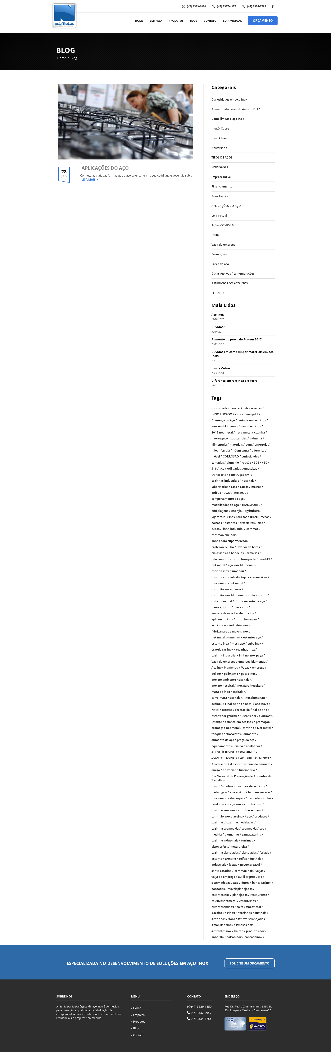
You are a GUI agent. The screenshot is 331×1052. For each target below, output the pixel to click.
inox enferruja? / (246, 414)
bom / (250, 444)
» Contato (137, 1035)
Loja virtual (219, 215)
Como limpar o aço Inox (227, 119)
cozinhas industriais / (226, 480)
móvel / (216, 456)
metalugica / (220, 792)
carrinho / (249, 728)
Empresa (156, 20)
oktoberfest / (220, 846)
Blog (193, 20)
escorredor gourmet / (226, 716)
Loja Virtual (232, 20)
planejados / (240, 895)
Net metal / (265, 728)
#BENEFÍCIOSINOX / (225, 752)
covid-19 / (265, 559)
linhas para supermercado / (230, 541)
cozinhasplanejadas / (226, 852)
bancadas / (219, 889)
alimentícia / (220, 444)
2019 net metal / (223, 432)
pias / (261, 523)
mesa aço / (239, 643)
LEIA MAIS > (90, 179)
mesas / (266, 517)
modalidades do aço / (226, 505)
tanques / (218, 734)
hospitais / (249, 480)
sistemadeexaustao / (225, 882)
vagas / (260, 871)
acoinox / (239, 816)
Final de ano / (234, 704)
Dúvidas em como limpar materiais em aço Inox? (242, 354)
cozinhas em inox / (224, 810)
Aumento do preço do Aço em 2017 (235, 109)
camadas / (218, 462)
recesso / (228, 710)
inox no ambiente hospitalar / (232, 679)
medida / (217, 834)
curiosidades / (251, 456)
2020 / (228, 493)
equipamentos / (222, 746)
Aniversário (219, 148)
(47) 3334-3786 (256, 6)
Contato (210, 20)
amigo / (216, 770)
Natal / (216, 710)
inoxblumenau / (256, 697)
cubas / (216, 529)
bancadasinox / (262, 882)
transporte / (219, 474)
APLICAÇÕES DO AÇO (105, 167)
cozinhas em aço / (250, 810)
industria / (257, 438)
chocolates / (234, 734)
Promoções (219, 254)
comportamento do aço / (228, 498)
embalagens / (220, 511)
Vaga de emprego (223, 244)
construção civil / (240, 474)
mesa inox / (242, 607)
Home (139, 20)
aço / (223, 468)
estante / (217, 858)
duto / (239, 601)
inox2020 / (241, 493)
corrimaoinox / (244, 871)
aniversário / (238, 792)
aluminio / (234, 462)
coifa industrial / (222, 601)
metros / (257, 487)
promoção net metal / (226, 728)
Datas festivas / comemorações (232, 273)
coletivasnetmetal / (224, 901)
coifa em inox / (258, 595)
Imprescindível (221, 177)
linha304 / (218, 937)
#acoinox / (218, 913)
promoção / (264, 722)
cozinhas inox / (246, 649)
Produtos (176, 20)
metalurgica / (239, 846)
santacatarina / (252, 834)
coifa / (241, 907)
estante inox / (221, 643)
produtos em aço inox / (227, 804)
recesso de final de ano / (252, 710)
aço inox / (256, 426)
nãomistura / (242, 450)
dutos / (246, 882)
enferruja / (262, 444)
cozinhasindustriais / (225, 840)
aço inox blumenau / (242, 565)
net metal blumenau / (226, 637)
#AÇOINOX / (248, 752)
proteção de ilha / (223, 547)
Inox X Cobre (220, 128)
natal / (249, 704)
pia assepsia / (220, 553)
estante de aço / (255, 601)
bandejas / (238, 553)
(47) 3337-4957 (226, 6)
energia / (237, 511)
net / (239, 432)
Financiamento (221, 186)
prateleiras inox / (223, 649)
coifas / (268, 798)
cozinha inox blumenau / (228, 571)
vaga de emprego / (224, 877)
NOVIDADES (219, 167)
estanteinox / (248, 901)
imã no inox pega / (252, 655)
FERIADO (217, 293)
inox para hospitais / (251, 685)
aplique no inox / (223, 619)
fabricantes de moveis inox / (230, 631)
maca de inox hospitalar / (229, 692)
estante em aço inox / (240, 722)
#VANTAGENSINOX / (225, 758)
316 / (215, 468)
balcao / (239, 931)
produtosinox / (256, 931)
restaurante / (259, 895)
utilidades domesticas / (243, 468)
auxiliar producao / (251, 877)
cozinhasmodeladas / (241, 822)
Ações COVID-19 (222, 225)
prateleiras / (248, 523)
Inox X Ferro (219, 138)
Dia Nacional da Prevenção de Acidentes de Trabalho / (241, 778)
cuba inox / (255, 643)
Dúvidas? (217, 327)
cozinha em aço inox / (253, 420)
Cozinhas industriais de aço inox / (243, 786)
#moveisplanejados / (252, 919)
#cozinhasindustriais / (253, 913)
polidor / (217, 673)
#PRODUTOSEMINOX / (255, 758)
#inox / (232, 913)
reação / (247, 462)
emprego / (259, 667)
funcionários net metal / (228, 583)
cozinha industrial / (224, 655)
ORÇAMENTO (263, 20)
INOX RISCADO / (222, 414)
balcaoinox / (235, 937)
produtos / (262, 816)
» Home (136, 1008)
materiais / (237, 444)
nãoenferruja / (221, 450)
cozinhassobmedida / (226, 828)
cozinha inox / (254, 804)
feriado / (265, 852)
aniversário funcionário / (240, 770)
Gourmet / (266, 716)
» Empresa (138, 1015)
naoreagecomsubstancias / (230, 438)
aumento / (250, 734)
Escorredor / (250, 716)
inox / (244, 426)
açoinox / (217, 704)
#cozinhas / (219, 919)
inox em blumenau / (225, 426)
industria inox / (239, 625)
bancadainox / (254, 937)
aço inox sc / (219, 625)
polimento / (232, 673)
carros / (245, 487)
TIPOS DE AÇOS (221, 157)
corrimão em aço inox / (227, 589)
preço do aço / (246, 740)
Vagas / (246, 667)
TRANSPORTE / (252, 505)
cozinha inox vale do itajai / (230, 577)
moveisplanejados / (241, 889)
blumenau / (233, 834)
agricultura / (253, 511)
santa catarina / (222, 871)
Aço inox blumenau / (225, 667)
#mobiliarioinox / (223, 925)
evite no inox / (246, 613)
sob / (263, 828)
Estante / (217, 722)
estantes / (232, 523)
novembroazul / (251, 864)
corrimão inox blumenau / (229, 595)
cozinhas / (218, 822)
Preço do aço (220, 264)
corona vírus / (259, 577)
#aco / (232, 919)
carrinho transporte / (243, 559)
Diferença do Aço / (224, 420)
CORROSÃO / (232, 456)
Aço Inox (217, 314)
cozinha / (260, 432)
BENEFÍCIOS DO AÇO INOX (229, 283)
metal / (248, 432)
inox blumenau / (247, 619)
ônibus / (217, 493)
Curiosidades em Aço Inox (229, 99)
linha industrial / (233, 529)
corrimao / (248, 840)
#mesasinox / (245, 925)
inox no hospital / (223, 685)
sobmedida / (250, 828)
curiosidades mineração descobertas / (237, 408)
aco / (250, 816)
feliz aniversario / (260, 792)
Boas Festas (219, 196)
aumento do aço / (223, 740)
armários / (254, 553)
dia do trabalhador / (248, 746)
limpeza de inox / (223, 613)
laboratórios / (220, 487)
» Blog (135, 1028)
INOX (215, 235)
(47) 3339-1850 (196, 6)
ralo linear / (219, 559)
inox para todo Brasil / (244, 517)
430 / (265, 462)
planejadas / (250, 852)
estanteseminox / (223, 907)
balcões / (217, 523)
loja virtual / (219, 517)
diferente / (259, 450)
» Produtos (138, 1021)
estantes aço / (253, 637)
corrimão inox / (221, 816)
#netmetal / (254, 907)
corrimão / (253, 529)
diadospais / (238, 798)
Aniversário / (220, 764)
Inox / (215, 786)
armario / (231, 858)
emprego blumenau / (253, 661)
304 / (257, 462)
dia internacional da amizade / (251, 764)
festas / (234, 864)
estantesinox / (221, 895)
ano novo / (262, 704)
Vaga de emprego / (224, 661)
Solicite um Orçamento (250, 963)
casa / (235, 487)
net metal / (219, 565)
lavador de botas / (249, 547)
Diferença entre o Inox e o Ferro (234, 380)
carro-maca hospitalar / (227, 697)
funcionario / (220, 798)
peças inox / (249, 673)
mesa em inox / (222, 607)
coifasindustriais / (251, 858)
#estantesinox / (222, 931)
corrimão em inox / (224, 535)
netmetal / (255, 798)
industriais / (219, 864)
